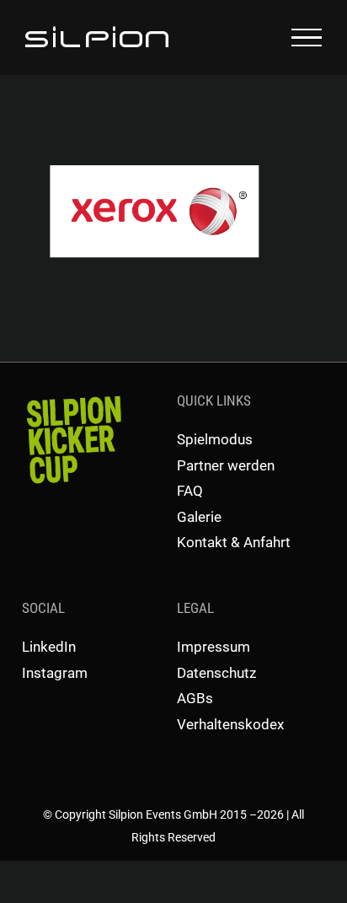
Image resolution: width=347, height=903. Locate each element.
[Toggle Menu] (306, 38)
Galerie (199, 516)
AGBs (195, 698)
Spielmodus (215, 439)
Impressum (213, 646)
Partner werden (226, 465)
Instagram (55, 672)
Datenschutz (216, 672)
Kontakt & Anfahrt (234, 542)
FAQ (190, 490)
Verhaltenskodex (230, 724)
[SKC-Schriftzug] (72, 396)
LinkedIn (49, 646)
